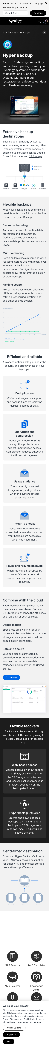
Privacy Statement (11, 1019)
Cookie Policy (30, 1019)
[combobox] (15, 13)
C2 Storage (35, 156)
